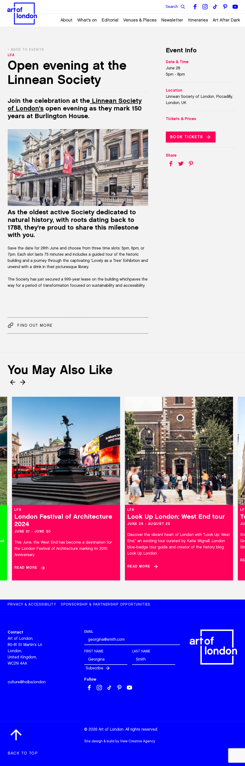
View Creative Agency (137, 741)
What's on (87, 20)
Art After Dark (226, 20)
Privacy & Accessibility (32, 604)
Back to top (23, 753)
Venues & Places (139, 20)
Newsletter (172, 20)
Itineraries (198, 20)
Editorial (110, 20)
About (66, 20)
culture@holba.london (27, 682)
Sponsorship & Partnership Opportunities (105, 604)
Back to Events (27, 50)
